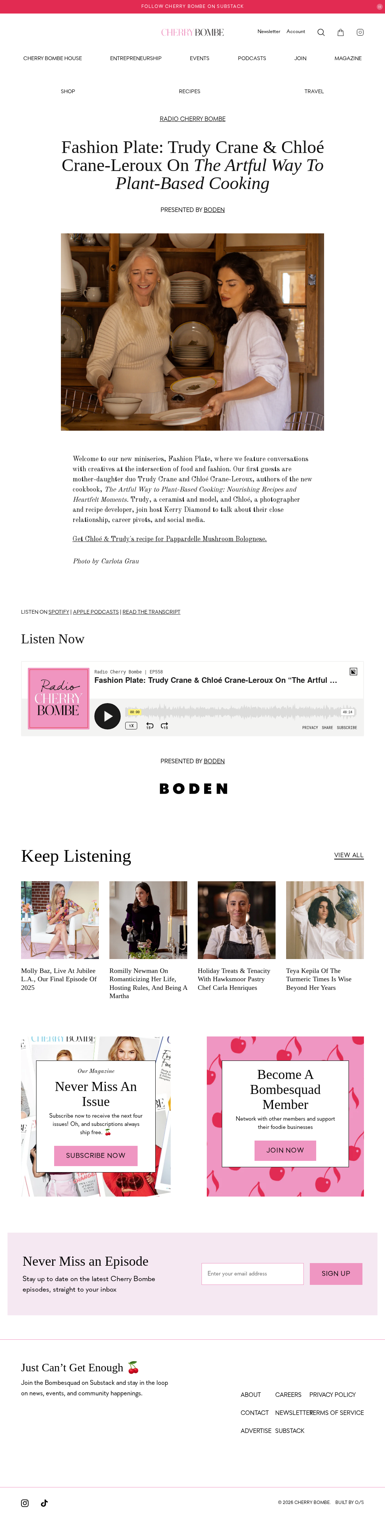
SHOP (68, 92)
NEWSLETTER (294, 1413)
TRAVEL (314, 92)
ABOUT (251, 1395)
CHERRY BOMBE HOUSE (52, 59)
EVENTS (199, 59)
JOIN (300, 59)
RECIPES (189, 92)
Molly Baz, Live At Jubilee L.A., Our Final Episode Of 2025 (59, 979)
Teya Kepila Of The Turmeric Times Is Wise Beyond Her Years (319, 979)
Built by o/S (349, 1503)
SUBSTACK (290, 1431)
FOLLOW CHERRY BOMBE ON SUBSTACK (192, 7)
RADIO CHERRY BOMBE (193, 119)
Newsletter (269, 32)
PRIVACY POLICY (332, 1395)
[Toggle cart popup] (340, 32)
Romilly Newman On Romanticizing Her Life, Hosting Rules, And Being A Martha (148, 983)
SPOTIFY (59, 612)
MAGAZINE (348, 59)
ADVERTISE (256, 1431)
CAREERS (288, 1395)
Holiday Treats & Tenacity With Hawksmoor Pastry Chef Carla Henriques (234, 979)
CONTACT (255, 1413)
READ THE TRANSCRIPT (151, 612)
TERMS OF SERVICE (336, 1413)
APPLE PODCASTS (96, 612)
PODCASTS (252, 59)
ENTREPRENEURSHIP (136, 59)
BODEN (214, 210)
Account (295, 32)
